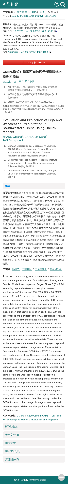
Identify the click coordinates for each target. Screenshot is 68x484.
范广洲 (29, 81)
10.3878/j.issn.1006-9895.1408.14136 (33, 15)
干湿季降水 (41, 269)
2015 (34, 12)
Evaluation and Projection (45, 419)
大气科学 (22, 12)
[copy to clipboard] (50, 51)
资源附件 (12, 459)
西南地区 (27, 269)
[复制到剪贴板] (55, 30)
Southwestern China (38, 415)
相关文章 (10, 443)
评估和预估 (56, 269)
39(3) (43, 12)
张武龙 (7, 81)
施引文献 (12, 451)
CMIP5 (16, 269)
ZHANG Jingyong (35, 137)
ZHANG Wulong (12, 137)
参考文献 (12, 434)
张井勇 (18, 81)
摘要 (7, 186)
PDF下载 (36, 62)
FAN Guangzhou (12, 140)
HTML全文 (11, 426)
